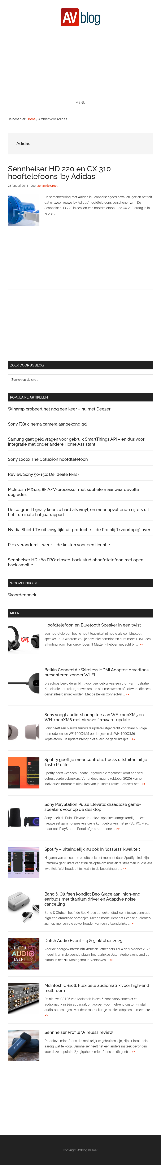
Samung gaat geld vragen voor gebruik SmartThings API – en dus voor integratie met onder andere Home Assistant (76, 442)
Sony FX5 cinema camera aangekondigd (47, 424)
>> (141, 644)
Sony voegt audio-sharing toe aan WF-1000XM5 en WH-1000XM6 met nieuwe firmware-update (94, 717)
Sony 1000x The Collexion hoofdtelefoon (48, 459)
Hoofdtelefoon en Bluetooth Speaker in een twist (92, 625)
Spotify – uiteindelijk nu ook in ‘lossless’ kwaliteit (92, 849)
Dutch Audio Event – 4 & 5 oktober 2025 (83, 940)
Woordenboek (22, 594)
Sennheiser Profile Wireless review (78, 1032)
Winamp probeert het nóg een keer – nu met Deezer (59, 409)
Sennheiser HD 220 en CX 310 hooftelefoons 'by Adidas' (59, 172)
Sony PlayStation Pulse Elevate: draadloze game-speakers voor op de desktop (92, 807)
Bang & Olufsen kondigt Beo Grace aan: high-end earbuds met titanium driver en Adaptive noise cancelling (92, 899)
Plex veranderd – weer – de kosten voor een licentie (59, 544)
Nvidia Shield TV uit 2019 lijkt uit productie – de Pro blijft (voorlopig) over (79, 529)
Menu (80, 103)
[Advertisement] (80, 61)
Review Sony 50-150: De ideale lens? (43, 474)
